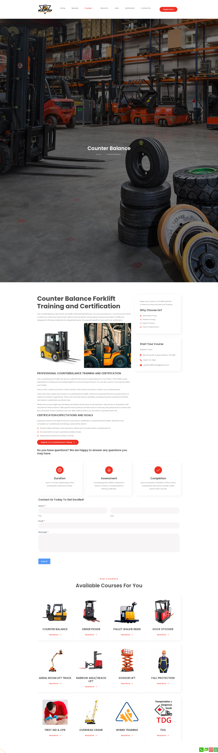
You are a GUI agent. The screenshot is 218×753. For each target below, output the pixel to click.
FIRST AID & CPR (55, 730)
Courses (88, 8)
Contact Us (146, 8)
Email (41, 521)
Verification (130, 8)
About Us (104, 8)
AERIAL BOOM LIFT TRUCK (55, 678)
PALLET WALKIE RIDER (127, 629)
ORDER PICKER (91, 629)
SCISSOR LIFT (127, 678)
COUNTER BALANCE (55, 629)
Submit (44, 561)
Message (43, 532)
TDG (163, 730)
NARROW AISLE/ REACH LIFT (91, 679)
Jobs (116, 8)
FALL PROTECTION (163, 678)
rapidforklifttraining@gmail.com (156, 365)
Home (62, 8)
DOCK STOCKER (163, 629)
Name (42, 506)
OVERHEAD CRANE (91, 730)
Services (75, 8)
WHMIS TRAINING (127, 730)
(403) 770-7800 (149, 360)
